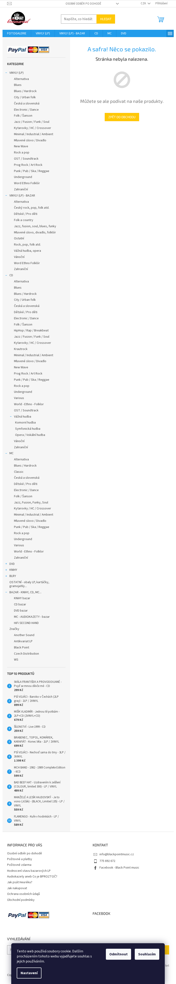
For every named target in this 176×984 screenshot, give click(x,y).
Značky (14, 629)
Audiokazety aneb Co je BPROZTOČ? (32, 876)
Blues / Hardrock (25, 91)
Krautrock (21, 349)
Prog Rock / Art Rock (28, 165)
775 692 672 (107, 861)
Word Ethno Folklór (27, 183)
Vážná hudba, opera (27, 251)
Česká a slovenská (26, 103)
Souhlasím (147, 954)
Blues (18, 85)
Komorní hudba (25, 422)
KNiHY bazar (22, 598)
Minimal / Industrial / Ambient (33, 134)
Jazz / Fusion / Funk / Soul (31, 122)
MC (11, 453)
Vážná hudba (22, 416)
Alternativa (21, 79)
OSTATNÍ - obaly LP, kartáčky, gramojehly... (29, 584)
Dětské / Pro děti (25, 214)
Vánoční (19, 257)
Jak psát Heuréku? (19, 882)
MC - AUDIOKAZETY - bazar (32, 617)
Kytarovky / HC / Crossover (32, 128)
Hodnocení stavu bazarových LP (29, 871)
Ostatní (19, 238)
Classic (19, 472)
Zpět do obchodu (121, 117)
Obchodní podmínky (21, 900)
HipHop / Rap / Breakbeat (31, 330)
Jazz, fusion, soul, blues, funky (35, 226)
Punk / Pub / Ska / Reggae (31, 171)
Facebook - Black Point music (119, 867)
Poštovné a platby (19, 859)
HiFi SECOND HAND (26, 623)
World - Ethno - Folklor (29, 404)
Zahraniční (21, 189)
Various (19, 398)
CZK (144, 3)
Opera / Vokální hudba (30, 435)
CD (11, 275)
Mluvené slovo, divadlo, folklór (35, 232)
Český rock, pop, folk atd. (31, 207)
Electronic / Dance (26, 109)
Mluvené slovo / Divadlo (30, 140)
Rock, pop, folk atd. (27, 244)
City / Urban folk (25, 97)
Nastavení (29, 973)
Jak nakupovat (17, 888)
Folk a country (23, 220)
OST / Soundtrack (26, 158)
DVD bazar (21, 610)
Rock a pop (21, 152)
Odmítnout (118, 954)
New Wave (21, 146)
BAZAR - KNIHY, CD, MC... (25, 592)
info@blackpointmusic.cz (116, 854)
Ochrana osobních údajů (23, 894)
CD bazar (20, 604)
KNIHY (13, 570)
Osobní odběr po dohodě (83, 4)
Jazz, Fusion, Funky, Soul (31, 502)
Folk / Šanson (23, 115)
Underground (23, 177)
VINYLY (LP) (16, 73)
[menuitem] (17, 33)
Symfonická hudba (27, 428)
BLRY (12, 576)
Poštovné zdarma (19, 865)
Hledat (105, 19)
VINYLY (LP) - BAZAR (22, 195)
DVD (12, 564)
